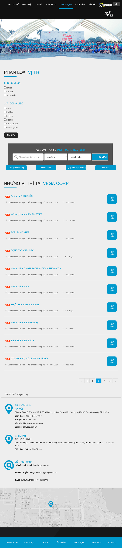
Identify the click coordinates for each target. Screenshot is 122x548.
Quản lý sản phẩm (22, 196)
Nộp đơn (112, 198)
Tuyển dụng (65, 4)
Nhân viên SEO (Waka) (24, 322)
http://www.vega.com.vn (33, 423)
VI (116, 4)
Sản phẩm (51, 4)
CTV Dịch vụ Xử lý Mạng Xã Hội (29, 358)
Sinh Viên (80, 4)
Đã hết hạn (46, 168)
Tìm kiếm (11, 135)
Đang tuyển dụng (16, 168)
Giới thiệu (27, 4)
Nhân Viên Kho (20, 286)
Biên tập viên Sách (22, 340)
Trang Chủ (10, 394)
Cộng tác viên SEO (22, 250)
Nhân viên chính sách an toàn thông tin (36, 268)
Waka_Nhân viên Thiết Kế (26, 214)
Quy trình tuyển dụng (77, 168)
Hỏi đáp (105, 168)
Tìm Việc (101, 156)
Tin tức (39, 4)
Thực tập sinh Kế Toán (25, 304)
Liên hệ (91, 4)
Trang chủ (13, 4)
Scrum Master (20, 232)
